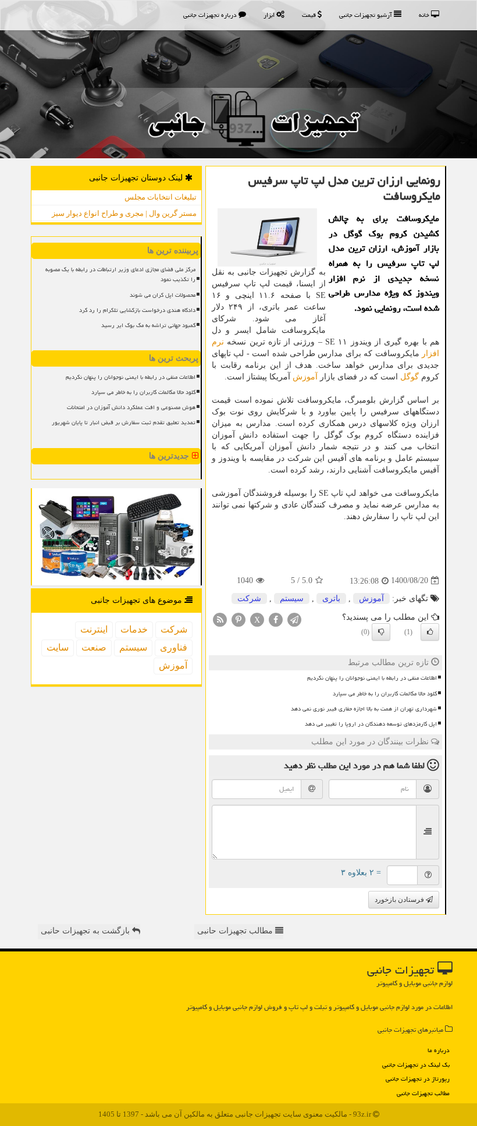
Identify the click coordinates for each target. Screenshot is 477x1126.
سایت (58, 647)
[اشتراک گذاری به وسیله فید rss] (220, 618)
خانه (425, 15)
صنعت (93, 647)
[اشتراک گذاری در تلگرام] (294, 618)
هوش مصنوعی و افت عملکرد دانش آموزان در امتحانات (131, 407)
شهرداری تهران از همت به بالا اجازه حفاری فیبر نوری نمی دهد (364, 709)
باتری (331, 598)
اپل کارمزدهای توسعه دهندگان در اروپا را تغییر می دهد (371, 724)
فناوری (173, 647)
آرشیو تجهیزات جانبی (366, 15)
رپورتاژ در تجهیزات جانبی (418, 1078)
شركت (249, 598)
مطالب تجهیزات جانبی (423, 1093)
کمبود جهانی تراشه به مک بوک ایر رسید (148, 325)
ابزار (270, 15)
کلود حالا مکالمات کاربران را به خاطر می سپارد (385, 693)
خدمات (134, 629)
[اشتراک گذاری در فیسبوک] (276, 618)
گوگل (409, 376)
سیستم (292, 598)
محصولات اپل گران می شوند (162, 295)
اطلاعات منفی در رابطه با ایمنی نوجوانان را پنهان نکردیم (372, 678)
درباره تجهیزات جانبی (210, 15)
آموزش (305, 376)
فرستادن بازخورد (400, 900)
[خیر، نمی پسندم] (381, 632)
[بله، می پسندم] (430, 632)
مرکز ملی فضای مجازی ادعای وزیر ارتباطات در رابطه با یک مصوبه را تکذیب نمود (120, 274)
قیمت (310, 15)
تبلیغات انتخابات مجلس (160, 197)
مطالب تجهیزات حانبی (236, 930)
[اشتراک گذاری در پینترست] (238, 618)
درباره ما (439, 1050)
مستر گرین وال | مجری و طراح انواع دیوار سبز (124, 213)
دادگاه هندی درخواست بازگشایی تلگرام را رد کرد (137, 310)
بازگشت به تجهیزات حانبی (86, 930)
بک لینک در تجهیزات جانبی (416, 1064)
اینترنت (94, 629)
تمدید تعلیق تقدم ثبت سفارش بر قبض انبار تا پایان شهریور (123, 422)
